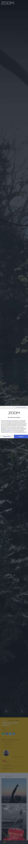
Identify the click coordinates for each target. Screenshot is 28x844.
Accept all (21, 436)
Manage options (7, 436)
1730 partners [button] (9, 420)
